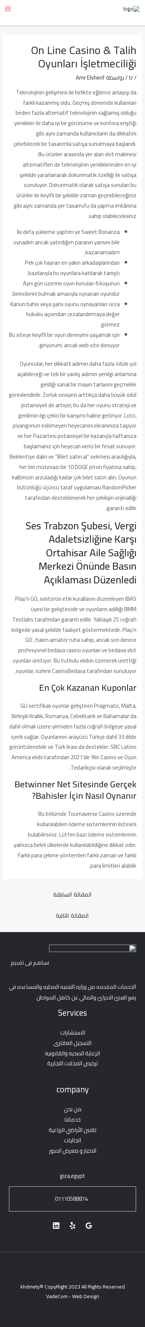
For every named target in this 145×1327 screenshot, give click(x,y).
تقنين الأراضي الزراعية (72, 1130)
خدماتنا (72, 1119)
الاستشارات (72, 1032)
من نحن (72, 1109)
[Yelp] (72, 1225)
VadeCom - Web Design (72, 1296)
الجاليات (72, 1140)
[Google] (89, 1225)
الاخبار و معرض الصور (72, 1150)
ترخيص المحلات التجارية (72, 1063)
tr (131, 77)
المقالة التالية (72, 915)
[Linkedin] (56, 1225)
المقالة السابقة (72, 894)
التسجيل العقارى (72, 1043)
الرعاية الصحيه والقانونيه (72, 1053)
